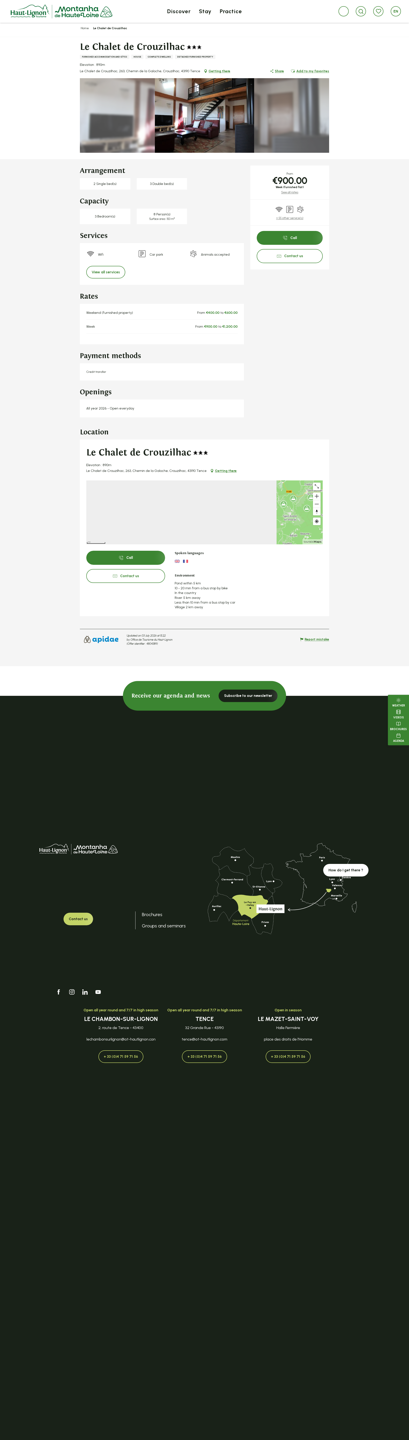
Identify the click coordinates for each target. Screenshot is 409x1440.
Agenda (398, 741)
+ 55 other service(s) (289, 218)
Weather (398, 705)
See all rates (289, 192)
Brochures (398, 729)
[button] (361, 11)
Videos (398, 717)
